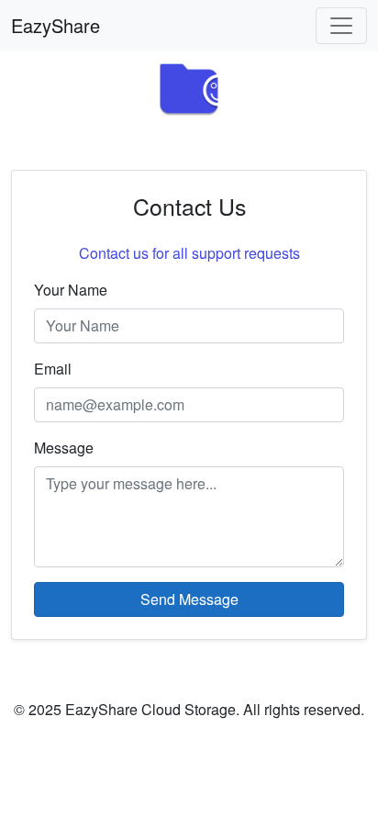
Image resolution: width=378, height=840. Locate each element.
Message (64, 447)
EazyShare (55, 25)
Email (53, 368)
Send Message (189, 599)
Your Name (70, 289)
